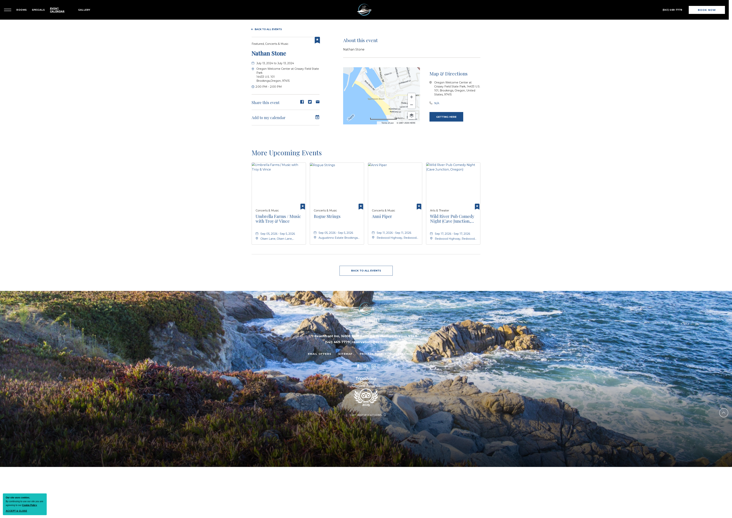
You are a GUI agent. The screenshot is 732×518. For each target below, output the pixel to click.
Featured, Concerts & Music (270, 40)
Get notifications (366, 411)
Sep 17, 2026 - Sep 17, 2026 (452, 230)
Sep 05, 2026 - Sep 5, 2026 (277, 230)
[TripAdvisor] (365, 362)
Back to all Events (268, 25)
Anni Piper (382, 212)
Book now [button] (706, 9)
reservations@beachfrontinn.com (379, 338)
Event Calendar (61, 8)
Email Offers (319, 349)
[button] (446, 113)
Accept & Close (16, 511)
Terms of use (387, 119)
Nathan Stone (269, 49)
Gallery (88, 7)
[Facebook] (358, 362)
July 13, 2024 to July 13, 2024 (275, 59)
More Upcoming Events (287, 148)
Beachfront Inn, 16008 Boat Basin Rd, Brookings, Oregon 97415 (366, 332)
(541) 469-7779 (672, 7)
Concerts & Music (267, 206)
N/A (436, 99)
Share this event (265, 98)
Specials (42, 7)
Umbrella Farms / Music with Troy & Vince (278, 215)
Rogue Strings (327, 212)
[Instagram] (374, 362)
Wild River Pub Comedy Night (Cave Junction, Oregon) (452, 215)
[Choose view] (411, 111)
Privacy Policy (373, 349)
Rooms (25, 7)
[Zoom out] (411, 101)
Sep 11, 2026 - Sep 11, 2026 (394, 229)
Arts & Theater (439, 206)
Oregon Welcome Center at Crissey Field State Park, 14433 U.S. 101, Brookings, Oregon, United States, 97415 (457, 84)
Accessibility (405, 349)
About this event (360, 36)
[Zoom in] (411, 93)
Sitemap (345, 349)
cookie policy (29, 505)
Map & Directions (448, 69)
